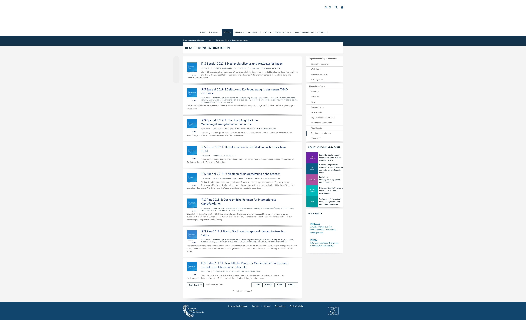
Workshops (315, 69)
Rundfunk (315, 96)
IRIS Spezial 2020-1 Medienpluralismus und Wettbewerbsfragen (242, 63)
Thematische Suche (319, 74)
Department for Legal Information (323, 58)
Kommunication (317, 107)
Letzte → (292, 285)
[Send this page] (176, 80)
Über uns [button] (213, 32)
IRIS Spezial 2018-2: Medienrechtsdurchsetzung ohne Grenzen (241, 174)
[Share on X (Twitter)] (176, 65)
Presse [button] (320, 32)
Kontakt (255, 306)
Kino (313, 102)
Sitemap (267, 306)
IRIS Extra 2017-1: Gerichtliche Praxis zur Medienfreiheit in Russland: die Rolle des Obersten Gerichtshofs (245, 265)
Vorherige (268, 285)
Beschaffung (280, 306)
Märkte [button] (238, 32)
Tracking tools (317, 79)
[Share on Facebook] (176, 70)
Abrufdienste (316, 128)
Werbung (315, 91)
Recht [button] (226, 32)
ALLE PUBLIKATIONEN (304, 32)
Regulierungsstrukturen (321, 133)
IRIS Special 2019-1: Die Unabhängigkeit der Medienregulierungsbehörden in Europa (229, 122)
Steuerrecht (316, 138)
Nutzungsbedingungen (237, 306)
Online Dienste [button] (282, 32)
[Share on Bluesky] (176, 59)
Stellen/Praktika (296, 306)
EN (326, 7)
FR (330, 7)
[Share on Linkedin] (176, 75)
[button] (195, 285)
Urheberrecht (316, 112)
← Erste (257, 285)
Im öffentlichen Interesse (321, 122)
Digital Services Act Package (323, 117)
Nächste (280, 285)
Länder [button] (265, 32)
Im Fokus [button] (252, 32)
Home (202, 32)
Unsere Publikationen (320, 64)
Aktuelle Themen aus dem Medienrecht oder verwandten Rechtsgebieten (323, 230)
